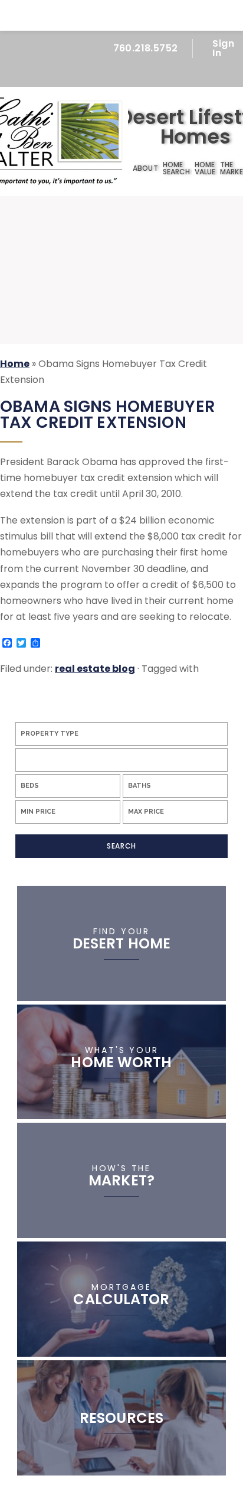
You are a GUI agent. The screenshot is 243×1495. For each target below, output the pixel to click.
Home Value (205, 168)
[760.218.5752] (121, 15)
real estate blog (95, 668)
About (145, 168)
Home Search (176, 168)
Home (123, 169)
